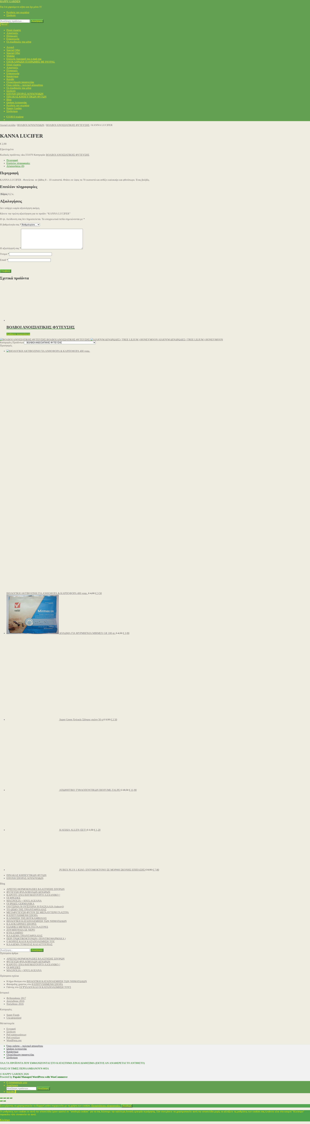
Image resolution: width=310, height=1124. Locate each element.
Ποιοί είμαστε (13, 30)
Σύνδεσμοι (12, 111)
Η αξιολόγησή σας (10, 248)
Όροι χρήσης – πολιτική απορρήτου (24, 85)
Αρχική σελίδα (7, 125)
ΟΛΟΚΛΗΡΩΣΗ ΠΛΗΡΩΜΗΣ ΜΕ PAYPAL (30, 61)
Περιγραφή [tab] (12, 160)
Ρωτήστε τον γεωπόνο (17, 12)
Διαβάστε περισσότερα (18, 334)
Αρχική (10, 47)
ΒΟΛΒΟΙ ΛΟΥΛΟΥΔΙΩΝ (30, 125)
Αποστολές (12, 33)
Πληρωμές (12, 36)
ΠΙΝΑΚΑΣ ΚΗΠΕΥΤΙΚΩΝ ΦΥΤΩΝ (26, 96)
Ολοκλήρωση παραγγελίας (20, 82)
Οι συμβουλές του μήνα (18, 41)
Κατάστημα (12, 76)
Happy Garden (14, 108)
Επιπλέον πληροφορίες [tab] (18, 163)
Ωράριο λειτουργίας (16, 102)
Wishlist (10, 56)
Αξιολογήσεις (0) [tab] (15, 166)
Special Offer (13, 50)
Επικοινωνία (12, 38)
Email (4, 260)
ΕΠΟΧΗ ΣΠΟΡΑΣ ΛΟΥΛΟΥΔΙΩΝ (24, 93)
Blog (8, 99)
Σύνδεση (11, 15)
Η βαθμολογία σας (10, 224)
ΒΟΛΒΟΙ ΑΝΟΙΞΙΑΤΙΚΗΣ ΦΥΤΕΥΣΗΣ (67, 125)
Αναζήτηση (37, 21)
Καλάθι (10, 79)
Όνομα (4, 254)
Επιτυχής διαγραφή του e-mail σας (23, 58)
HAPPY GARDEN (10, 1)
